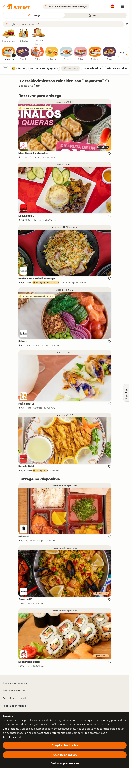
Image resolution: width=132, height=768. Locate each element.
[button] (16, 6)
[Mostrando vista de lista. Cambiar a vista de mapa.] (126, 24)
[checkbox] (8, 54)
